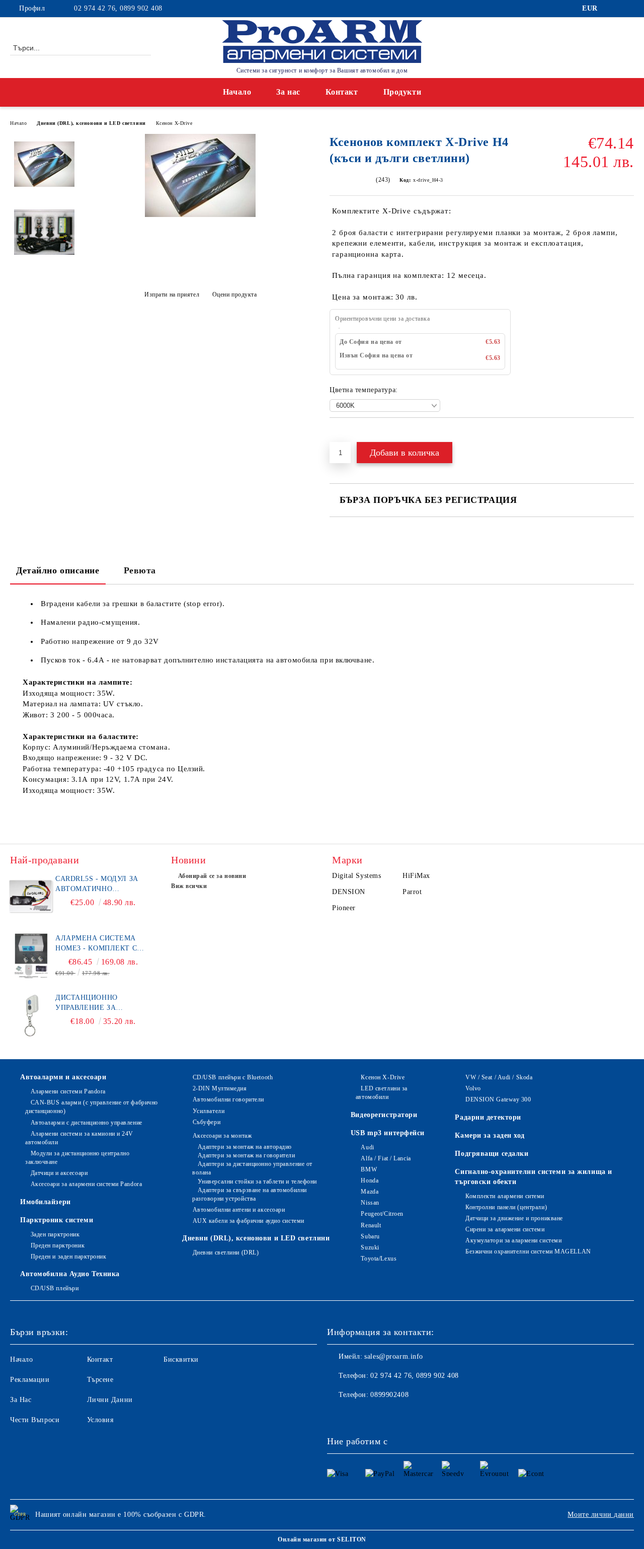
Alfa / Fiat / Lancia (386, 1158)
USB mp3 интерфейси (388, 1133)
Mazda (369, 1191)
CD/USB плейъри (54, 1288)
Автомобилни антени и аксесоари (239, 1209)
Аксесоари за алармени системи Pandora (86, 1184)
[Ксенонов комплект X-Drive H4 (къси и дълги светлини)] (200, 214)
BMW (369, 1169)
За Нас (20, 1400)
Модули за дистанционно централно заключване (77, 1157)
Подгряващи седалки (491, 1153)
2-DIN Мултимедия (220, 1088)
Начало (237, 92)
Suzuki (370, 1247)
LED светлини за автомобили (382, 1092)
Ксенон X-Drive (174, 123)
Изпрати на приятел (171, 294)
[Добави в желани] (349, 435)
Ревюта (140, 570)
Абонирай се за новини (212, 875)
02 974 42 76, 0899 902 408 (118, 8)
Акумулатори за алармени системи (513, 1240)
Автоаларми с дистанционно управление (86, 1122)
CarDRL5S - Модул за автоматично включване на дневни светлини (101, 884)
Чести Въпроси (34, 1420)
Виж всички (189, 886)
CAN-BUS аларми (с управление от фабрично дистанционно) (91, 1107)
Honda (369, 1180)
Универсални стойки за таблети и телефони (257, 1181)
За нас (288, 92)
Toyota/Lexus (378, 1258)
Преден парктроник (58, 1245)
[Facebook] (613, 8)
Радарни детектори (488, 1117)
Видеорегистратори (384, 1115)
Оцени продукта (234, 294)
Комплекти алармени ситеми (504, 1196)
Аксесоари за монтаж (222, 1135)
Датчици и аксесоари (59, 1172)
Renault (371, 1225)
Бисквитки (181, 1359)
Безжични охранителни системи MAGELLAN (528, 1251)
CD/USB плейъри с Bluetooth (233, 1077)
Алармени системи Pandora (68, 1091)
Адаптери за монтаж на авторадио (245, 1146)
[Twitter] (628, 8)
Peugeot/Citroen (382, 1213)
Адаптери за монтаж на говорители (246, 1155)
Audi (367, 1147)
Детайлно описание (58, 570)
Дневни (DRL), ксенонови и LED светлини (91, 123)
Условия (100, 1420)
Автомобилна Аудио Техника (70, 1274)
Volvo (472, 1088)
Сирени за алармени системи (504, 1229)
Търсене (100, 1379)
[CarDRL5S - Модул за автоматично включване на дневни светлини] (31, 896)
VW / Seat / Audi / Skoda (498, 1077)
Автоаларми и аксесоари (63, 1077)
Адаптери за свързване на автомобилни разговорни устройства (249, 1194)
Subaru (370, 1236)
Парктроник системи (56, 1220)
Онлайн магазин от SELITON (322, 1539)
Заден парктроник (55, 1234)
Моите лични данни (601, 1514)
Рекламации (30, 1379)
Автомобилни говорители (228, 1099)
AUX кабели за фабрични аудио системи (248, 1220)
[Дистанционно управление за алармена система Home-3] (31, 1015)
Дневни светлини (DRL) (226, 1252)
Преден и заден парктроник (69, 1256)
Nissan (370, 1202)
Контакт (342, 92)
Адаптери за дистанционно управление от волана (252, 1168)
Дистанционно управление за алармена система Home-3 (95, 1003)
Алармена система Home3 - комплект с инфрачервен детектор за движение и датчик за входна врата (102, 943)
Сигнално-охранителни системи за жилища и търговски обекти (533, 1177)
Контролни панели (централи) (506, 1207)
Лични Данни (110, 1400)
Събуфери (206, 1122)
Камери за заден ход (490, 1135)
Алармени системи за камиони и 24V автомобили (79, 1138)
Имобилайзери (45, 1202)
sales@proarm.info (393, 1356)
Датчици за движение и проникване (513, 1218)
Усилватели (208, 1111)
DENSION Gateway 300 (498, 1099)
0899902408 (389, 1394)
